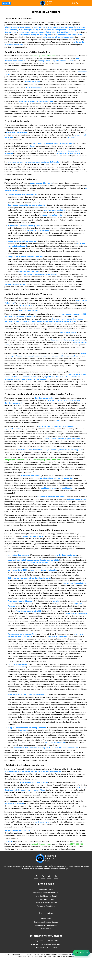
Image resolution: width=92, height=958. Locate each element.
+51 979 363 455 (76, 844)
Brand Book (46, 918)
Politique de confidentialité (46, 903)
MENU (5, 3)
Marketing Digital (46, 889)
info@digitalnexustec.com (16, 460)
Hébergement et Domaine (46, 925)
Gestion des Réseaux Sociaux (46, 922)
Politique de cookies (46, 899)
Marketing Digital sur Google (46, 896)
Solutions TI (46, 929)
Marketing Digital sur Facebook (46, 892)
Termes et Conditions (46, 906)
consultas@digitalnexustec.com (46, 460)
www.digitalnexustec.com (44, 56)
